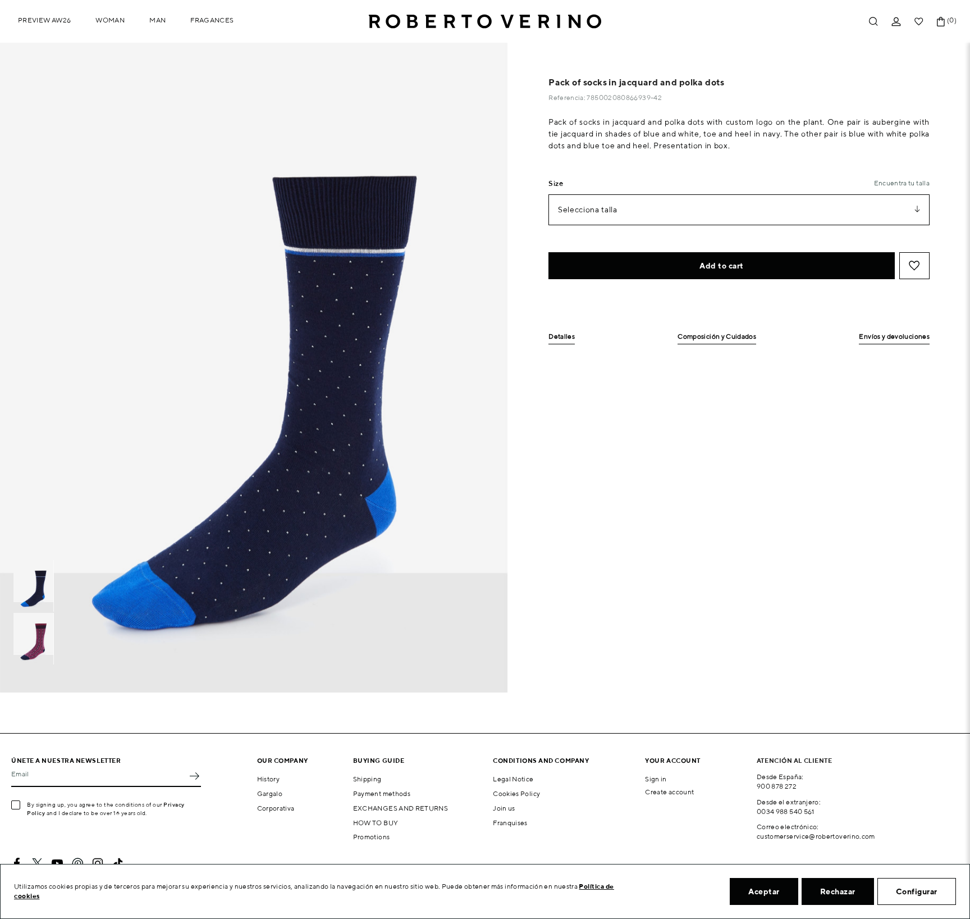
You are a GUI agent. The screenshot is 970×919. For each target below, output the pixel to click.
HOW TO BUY (376, 822)
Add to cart (721, 265)
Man (157, 20)
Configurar (916, 891)
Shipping (367, 779)
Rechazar (837, 891)
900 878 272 (777, 786)
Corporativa (276, 808)
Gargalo (270, 793)
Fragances (212, 20)
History (268, 779)
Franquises (510, 822)
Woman (110, 20)
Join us (504, 808)
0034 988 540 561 (786, 811)
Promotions (371, 836)
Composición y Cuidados (717, 336)
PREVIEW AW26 (44, 20)
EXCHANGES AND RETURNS (401, 808)
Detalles (561, 336)
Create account (669, 792)
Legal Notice (513, 779)
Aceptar (764, 891)
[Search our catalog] (873, 21)
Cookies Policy (516, 793)
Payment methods (381, 793)
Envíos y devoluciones (894, 336)
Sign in (656, 779)
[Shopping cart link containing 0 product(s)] (941, 21)
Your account (673, 760)
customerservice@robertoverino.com (816, 836)
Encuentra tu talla (902, 183)
